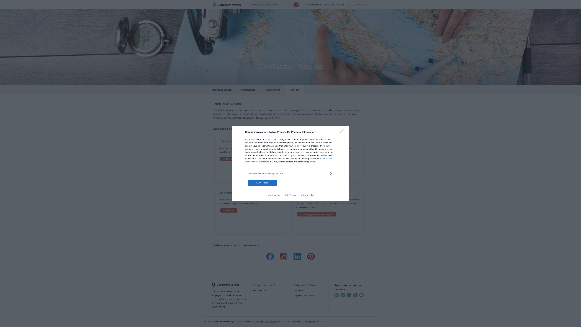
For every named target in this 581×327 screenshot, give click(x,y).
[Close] (343, 132)
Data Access (290, 195)
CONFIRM (262, 183)
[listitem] (290, 173)
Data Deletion (273, 195)
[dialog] (290, 163)
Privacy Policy (307, 195)
